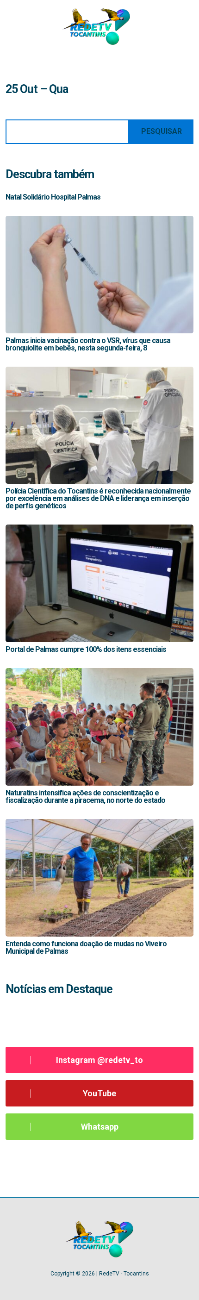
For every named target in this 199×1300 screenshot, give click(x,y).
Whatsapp (99, 1126)
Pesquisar (161, 131)
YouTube (99, 1093)
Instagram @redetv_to (99, 1060)
